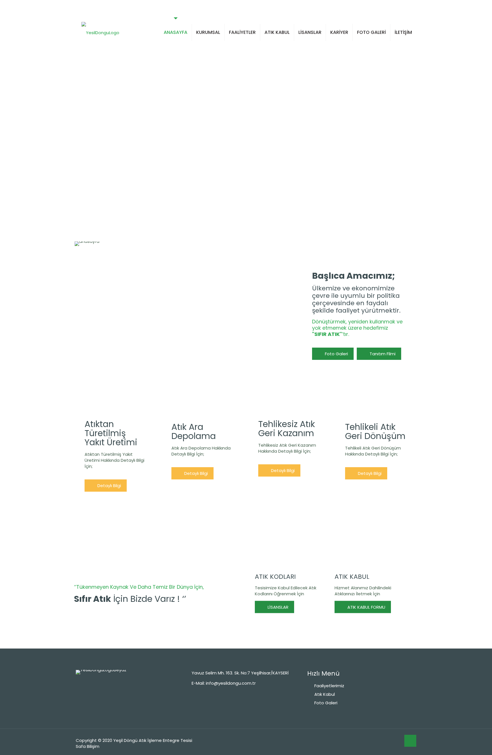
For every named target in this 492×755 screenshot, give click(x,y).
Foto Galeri (325, 703)
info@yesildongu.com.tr (231, 683)
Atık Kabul (324, 694)
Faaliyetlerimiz (329, 686)
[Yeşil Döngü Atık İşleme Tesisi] (100, 32)
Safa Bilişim (87, 746)
